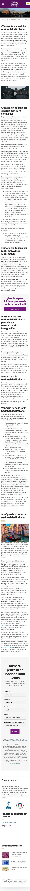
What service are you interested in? (14, 722)
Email (6, 707)
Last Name (7, 699)
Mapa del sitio (24, 883)
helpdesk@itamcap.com (9, 823)
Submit (15, 731)
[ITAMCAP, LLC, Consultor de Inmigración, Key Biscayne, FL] (8, 804)
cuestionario (5, 625)
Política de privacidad (13, 740)
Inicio (3, 19)
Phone (6, 714)
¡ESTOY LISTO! (15, 309)
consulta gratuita (8, 647)
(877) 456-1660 (6, 826)
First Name (7, 691)
